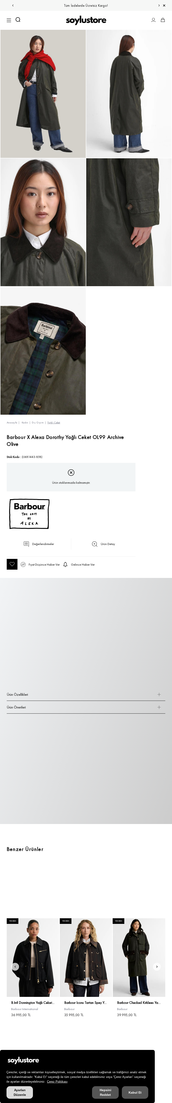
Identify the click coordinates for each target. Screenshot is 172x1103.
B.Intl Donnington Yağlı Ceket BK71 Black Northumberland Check (33, 1002)
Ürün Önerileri (16, 707)
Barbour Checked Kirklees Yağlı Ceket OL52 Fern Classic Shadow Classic (139, 1002)
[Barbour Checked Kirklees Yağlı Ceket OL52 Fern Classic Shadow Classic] (139, 957)
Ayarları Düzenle (20, 1092)
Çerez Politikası (57, 1081)
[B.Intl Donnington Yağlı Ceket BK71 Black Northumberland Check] (33, 957)
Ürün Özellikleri (17, 694)
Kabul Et (135, 1092)
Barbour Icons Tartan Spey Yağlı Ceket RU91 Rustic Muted (86, 1002)
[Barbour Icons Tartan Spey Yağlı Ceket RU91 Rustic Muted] (86, 957)
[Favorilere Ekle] (12, 564)
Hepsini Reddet (105, 1092)
